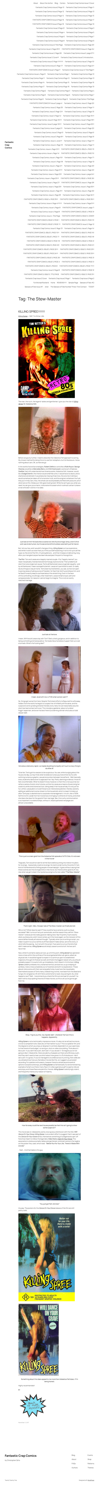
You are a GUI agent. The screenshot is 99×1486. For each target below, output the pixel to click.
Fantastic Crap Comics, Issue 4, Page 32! (79, 191)
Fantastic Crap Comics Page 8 (32, 99)
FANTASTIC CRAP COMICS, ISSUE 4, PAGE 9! (78, 211)
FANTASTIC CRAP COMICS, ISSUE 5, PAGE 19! (43, 241)
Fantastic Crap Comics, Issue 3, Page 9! (79, 136)
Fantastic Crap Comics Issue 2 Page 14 (49, 15)
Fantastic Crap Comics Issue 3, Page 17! (48, 66)
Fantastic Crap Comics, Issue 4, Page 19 (79, 161)
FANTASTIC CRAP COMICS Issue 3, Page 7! (44, 70)
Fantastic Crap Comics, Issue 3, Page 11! (79, 107)
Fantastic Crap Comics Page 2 (35, 91)
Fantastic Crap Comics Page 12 (58, 78)
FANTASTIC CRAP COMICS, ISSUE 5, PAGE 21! (77, 245)
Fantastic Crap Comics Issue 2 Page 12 (49, 11)
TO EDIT (91, 287)
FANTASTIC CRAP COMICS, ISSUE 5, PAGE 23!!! (77, 249)
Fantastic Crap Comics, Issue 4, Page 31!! (47, 191)
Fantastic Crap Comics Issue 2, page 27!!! (79, 53)
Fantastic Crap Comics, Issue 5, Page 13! (48, 228)
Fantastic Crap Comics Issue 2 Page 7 (80, 36)
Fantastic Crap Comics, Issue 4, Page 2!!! (47, 166)
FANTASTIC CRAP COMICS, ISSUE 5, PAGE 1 (43, 220)
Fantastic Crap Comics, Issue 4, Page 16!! (47, 157)
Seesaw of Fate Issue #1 (34, 287)
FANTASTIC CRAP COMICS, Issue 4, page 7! (78, 207)
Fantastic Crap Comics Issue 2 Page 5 (80, 32)
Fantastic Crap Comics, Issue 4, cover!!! (47, 141)
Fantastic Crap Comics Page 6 (59, 95)
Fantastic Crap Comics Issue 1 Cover (80, 3)
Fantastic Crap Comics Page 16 (82, 82)
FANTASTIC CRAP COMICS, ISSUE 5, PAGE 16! (77, 232)
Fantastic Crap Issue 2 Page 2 (83, 278)
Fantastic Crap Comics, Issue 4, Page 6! (46, 207)
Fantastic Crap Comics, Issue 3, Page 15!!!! (78, 116)
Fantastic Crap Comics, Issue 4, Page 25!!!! (43, 178)
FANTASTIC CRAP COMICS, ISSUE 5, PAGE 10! (77, 220)
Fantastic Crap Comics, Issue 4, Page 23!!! (46, 174)
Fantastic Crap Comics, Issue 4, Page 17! (79, 157)
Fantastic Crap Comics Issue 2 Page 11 (80, 7)
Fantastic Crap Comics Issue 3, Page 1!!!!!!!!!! (47, 61)
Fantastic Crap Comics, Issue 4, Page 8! (45, 211)
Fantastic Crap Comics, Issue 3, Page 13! (79, 111)
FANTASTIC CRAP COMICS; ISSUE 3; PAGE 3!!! (77, 274)
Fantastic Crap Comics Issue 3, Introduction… (77, 57)
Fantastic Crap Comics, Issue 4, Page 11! (79, 145)
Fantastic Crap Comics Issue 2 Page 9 (80, 41)
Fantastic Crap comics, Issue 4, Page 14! (44, 153)
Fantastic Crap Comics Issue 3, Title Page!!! (78, 70)
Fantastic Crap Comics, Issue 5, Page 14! (79, 228)
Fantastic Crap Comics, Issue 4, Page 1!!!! (79, 141)
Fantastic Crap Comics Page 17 (33, 86)
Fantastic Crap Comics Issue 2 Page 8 (50, 41)
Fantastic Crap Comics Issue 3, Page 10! (79, 61)
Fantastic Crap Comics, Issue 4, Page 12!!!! (43, 149)
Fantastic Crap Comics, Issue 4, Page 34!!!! (78, 195)
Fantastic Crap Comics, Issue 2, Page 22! (79, 103)
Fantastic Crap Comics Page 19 (82, 86)
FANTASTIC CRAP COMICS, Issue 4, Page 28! (77, 182)
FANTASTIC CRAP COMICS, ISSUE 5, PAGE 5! (78, 262)
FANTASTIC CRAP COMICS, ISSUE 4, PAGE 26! (77, 178)
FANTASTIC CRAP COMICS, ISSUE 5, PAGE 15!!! (42, 232)
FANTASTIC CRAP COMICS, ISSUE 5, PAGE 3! (78, 257)
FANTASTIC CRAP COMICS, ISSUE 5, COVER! (78, 216)
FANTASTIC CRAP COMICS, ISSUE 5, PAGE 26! (43, 257)
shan (47, 287)
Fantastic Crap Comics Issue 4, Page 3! (31, 74)
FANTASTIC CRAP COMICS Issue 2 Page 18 (48, 24)
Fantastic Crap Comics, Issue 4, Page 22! (79, 170)
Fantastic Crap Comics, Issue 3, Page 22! (79, 128)
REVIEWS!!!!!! (62, 282)
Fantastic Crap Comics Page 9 (56, 99)
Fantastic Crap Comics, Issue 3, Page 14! (46, 116)
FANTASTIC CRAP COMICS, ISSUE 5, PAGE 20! (42, 245)
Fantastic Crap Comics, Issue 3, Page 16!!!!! (46, 120)
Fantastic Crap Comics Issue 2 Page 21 (50, 28)
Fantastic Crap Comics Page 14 (33, 82)
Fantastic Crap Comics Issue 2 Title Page (48, 45)
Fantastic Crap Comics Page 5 (35, 95)
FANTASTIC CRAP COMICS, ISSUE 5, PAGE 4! (44, 262)
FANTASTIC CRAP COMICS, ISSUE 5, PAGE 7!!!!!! (77, 266)
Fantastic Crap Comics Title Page (82, 99)
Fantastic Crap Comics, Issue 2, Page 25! (48, 107)
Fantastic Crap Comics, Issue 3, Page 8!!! (48, 136)
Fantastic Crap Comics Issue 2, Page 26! (47, 53)
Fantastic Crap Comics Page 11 (33, 78)
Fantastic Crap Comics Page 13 (82, 78)
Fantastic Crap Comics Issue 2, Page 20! (79, 45)
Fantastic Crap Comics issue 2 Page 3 (80, 28)
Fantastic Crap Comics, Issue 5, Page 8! (45, 270)
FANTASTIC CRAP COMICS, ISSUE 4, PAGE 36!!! (77, 199)
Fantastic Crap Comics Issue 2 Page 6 (51, 36)
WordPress (91, 1480)
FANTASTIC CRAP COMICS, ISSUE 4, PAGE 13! (77, 149)
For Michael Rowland (41, 282)
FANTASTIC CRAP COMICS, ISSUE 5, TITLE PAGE (41, 274)
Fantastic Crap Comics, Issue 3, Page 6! (79, 132)
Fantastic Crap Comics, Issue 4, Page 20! (79, 166)
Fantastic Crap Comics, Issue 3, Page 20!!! (78, 124)
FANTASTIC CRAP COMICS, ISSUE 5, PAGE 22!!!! (40, 249)
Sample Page (73, 282)
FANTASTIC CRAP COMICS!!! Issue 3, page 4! (46, 103)
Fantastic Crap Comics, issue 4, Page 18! (48, 161)
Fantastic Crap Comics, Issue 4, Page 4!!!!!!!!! (45, 203)
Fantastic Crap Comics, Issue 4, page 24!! (79, 174)
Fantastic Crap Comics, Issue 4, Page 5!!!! (79, 203)
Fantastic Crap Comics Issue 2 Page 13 (80, 11)
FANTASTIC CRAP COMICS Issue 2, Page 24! (78, 49)
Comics (62, 3)
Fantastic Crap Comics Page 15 (57, 82)
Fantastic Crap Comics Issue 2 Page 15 (80, 15)
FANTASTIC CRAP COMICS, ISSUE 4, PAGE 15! (77, 153)
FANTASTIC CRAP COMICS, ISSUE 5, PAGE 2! (78, 241)
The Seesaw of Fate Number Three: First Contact (68, 287)
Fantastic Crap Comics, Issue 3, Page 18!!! (79, 120)
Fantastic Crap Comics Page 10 (82, 74)
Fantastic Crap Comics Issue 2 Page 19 (80, 24)
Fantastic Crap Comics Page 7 (83, 95)
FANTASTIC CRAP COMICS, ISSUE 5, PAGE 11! (44, 224)
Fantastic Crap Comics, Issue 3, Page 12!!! (47, 111)
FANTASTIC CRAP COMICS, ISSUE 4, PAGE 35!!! (41, 199)
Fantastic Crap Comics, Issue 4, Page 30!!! (78, 186)
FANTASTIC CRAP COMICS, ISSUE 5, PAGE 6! (41, 266)
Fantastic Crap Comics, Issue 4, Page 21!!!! (46, 170)
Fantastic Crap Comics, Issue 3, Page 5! (48, 132)
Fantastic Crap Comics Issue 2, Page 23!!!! (44, 49)
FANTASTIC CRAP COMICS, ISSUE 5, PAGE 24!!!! (40, 253)
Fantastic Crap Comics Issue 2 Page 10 (50, 7)
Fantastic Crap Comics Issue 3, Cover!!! (44, 57)
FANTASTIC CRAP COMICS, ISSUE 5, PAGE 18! (77, 236)
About (35, 3)
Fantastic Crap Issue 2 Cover (36, 278)
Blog (56, 3)
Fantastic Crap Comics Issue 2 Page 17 (80, 20)
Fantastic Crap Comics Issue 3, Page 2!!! (79, 66)
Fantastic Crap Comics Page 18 (57, 86)
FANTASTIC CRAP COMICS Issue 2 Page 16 (48, 20)
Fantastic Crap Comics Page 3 (59, 91)
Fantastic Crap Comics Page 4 (83, 91)
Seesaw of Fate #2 (87, 282)
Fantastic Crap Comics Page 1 (58, 74)
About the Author (46, 3)
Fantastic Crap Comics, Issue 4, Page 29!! (46, 186)
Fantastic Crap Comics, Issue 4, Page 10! (48, 145)
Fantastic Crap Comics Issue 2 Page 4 (50, 32)
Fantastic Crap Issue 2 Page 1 (59, 278)
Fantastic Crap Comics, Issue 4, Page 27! (45, 182)
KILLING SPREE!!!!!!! (31, 311)
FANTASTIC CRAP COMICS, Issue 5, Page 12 (78, 224)
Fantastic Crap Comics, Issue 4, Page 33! (46, 195)
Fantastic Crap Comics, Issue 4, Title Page (44, 216)
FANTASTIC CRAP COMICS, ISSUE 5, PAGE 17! (42, 236)
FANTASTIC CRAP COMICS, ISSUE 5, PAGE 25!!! (77, 253)
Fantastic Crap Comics (9, 145)
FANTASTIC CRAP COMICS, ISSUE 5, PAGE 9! (78, 270)
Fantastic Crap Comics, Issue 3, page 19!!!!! (45, 124)
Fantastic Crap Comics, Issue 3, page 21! (47, 128)
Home (53, 282)
